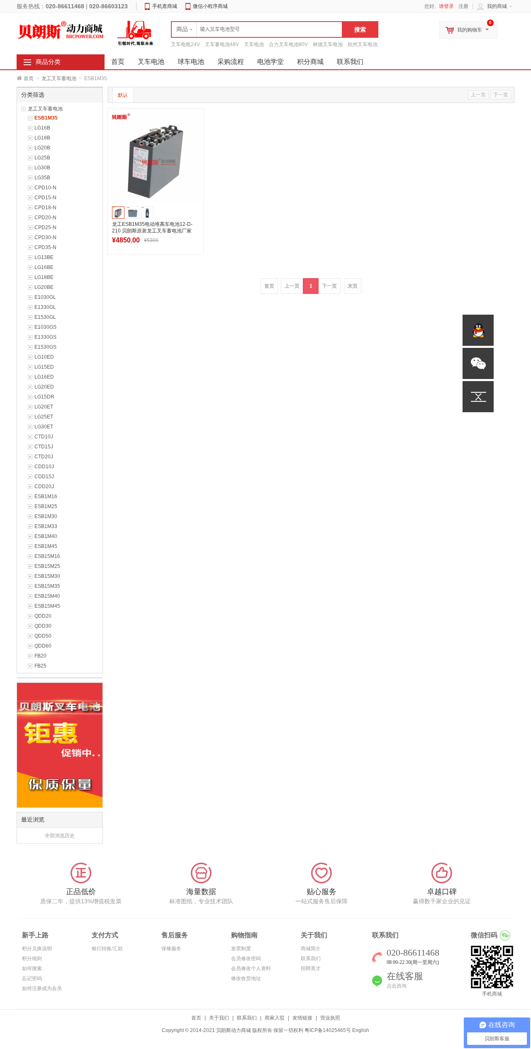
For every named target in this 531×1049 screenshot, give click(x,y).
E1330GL (45, 307)
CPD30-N (45, 237)
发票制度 (241, 948)
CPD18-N (45, 207)
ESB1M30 (45, 516)
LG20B (42, 148)
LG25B (42, 158)
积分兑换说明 (37, 948)
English (360, 1030)
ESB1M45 (45, 546)
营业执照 (330, 1018)
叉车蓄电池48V (222, 44)
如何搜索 (32, 968)
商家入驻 (275, 1018)
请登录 (446, 6)
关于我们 (219, 1018)
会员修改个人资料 (251, 968)
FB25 (40, 666)
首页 (29, 78)
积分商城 (310, 61)
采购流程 (230, 61)
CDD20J (44, 486)
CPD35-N (45, 247)
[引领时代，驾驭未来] (136, 33)
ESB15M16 (47, 556)
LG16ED (44, 377)
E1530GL (45, 317)
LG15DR (44, 397)
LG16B (42, 128)
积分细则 (32, 958)
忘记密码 (32, 978)
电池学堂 (270, 61)
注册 (463, 6)
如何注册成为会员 (42, 988)
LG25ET (43, 417)
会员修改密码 (246, 958)
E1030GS (45, 327)
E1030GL (45, 297)
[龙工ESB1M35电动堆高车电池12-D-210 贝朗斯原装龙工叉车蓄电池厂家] (155, 156)
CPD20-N (45, 217)
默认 (123, 95)
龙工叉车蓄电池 (58, 78)
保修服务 (171, 948)
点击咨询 (397, 986)
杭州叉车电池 (363, 44)
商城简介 (311, 948)
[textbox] (257, 29)
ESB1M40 (45, 536)
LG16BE (44, 267)
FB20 (40, 656)
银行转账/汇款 (107, 948)
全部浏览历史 (60, 836)
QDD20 (42, 616)
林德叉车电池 (328, 44)
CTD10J (43, 437)
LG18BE (44, 277)
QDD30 (42, 626)
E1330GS (45, 337)
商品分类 (48, 62)
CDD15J (44, 476)
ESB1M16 (45, 496)
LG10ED (44, 357)
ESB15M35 (47, 586)
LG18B (42, 138)
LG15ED (44, 367)
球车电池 (191, 61)
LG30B (42, 168)
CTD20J (43, 457)
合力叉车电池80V (288, 44)
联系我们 (350, 61)
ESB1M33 (45, 526)
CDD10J (44, 466)
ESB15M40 (47, 596)
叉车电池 (254, 44)
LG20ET (43, 407)
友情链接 (302, 1018)
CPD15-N (45, 198)
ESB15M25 (47, 566)
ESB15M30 (47, 576)
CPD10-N (45, 188)
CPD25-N (45, 227)
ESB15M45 (47, 606)
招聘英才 (311, 968)
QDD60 (42, 646)
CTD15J (43, 447)
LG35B (42, 178)
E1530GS (45, 347)
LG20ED (44, 387)
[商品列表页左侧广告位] (59, 745)
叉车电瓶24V (185, 44)
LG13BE (44, 257)
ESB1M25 (45, 506)
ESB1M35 (46, 118)
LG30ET (43, 427)
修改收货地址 (246, 978)
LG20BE (44, 287)
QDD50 (42, 636)
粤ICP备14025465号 (327, 1030)
